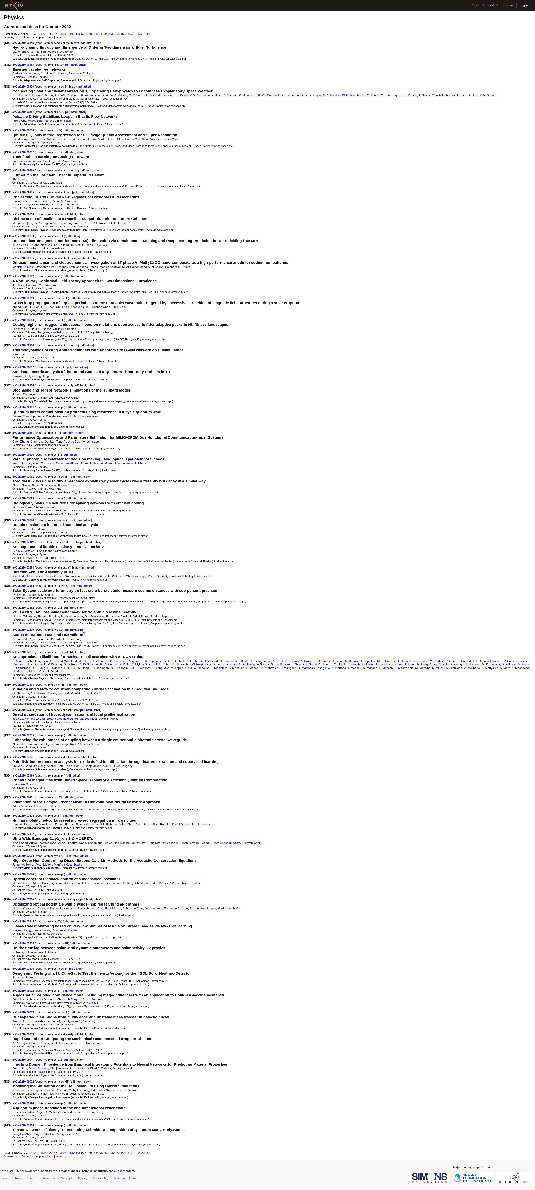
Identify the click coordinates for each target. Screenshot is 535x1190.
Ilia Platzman (115, 576)
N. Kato (444, 664)
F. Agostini (41, 661)
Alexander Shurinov (25, 744)
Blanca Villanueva (87, 824)
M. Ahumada (20, 693)
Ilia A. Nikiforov (79, 1068)
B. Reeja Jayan (91, 766)
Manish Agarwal (110, 266)
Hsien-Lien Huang (117, 842)
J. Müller (31, 671)
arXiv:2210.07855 (23, 943)
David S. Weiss (108, 718)
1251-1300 (60, 34)
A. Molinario (472, 668)
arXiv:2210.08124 (23, 1103)
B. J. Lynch (19, 95)
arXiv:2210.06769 (23, 298)
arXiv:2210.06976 (23, 454)
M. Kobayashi (491, 664)
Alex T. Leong (84, 244)
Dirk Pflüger (140, 616)
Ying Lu (39, 1134)
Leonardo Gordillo (70, 693)
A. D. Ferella (167, 664)
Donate (508, 5)
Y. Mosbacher (521, 668)
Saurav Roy (138, 842)
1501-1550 (127, 34)
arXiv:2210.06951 (23, 432)
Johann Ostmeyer (24, 394)
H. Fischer (183, 664)
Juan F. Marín (92, 693)
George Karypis (123, 1068)
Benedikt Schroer (127, 1090)
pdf (82, 43)
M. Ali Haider (130, 266)
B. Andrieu (117, 661)
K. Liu (130, 668)
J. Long (158, 668)
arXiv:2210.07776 (23, 899)
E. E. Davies (409, 95)
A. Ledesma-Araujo (43, 693)
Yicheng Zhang (35, 718)
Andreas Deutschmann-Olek (84, 908)
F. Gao (261, 664)
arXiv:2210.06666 (23, 170)
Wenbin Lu (19, 1021)
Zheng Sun (19, 307)
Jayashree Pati (46, 266)
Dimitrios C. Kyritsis (64, 930)
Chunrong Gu (39, 441)
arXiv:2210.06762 (23, 276)
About (5, 1178)
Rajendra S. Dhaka (177, 266)
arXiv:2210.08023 (23, 1012)
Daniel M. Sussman (65, 201)
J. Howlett (368, 664)
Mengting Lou (90, 441)
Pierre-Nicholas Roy (90, 1112)
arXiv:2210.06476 (23, 86)
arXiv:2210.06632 (23, 152)
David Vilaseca (151, 139)
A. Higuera (325, 664)
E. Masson (386, 668)
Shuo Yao (62, 307)
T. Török (60, 95)
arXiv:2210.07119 (23, 542)
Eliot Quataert (71, 1021)
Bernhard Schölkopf (182, 576)
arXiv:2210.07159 (23, 585)
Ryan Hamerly (71, 161)
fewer (50, 37)
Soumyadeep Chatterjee (57, 51)
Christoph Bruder (146, 883)
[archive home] (14, 5)
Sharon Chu (55, 766)
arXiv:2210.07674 (23, 874)
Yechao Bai (71, 441)
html (89, 43)
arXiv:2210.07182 (23, 607)
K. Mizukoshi (454, 668)
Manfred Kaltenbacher (68, 864)
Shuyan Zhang (22, 766)
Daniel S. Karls (38, 1068)
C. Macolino (201, 668)
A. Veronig (230, 95)
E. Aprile (17, 661)
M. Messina (423, 668)
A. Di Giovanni (89, 664)
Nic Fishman (109, 824)
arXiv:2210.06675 (23, 192)
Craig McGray (156, 842)
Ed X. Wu (101, 244)
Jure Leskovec (201, 824)
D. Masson (370, 668)
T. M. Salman (488, 95)
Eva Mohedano (76, 139)
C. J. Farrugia (390, 95)
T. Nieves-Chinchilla (432, 95)
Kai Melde (18, 576)
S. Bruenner (322, 661)
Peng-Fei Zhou (22, 1134)
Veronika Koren (22, 507)
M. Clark (435, 661)
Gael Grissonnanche (64, 1043)
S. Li (73, 668)
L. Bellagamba (260, 661)
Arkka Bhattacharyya (43, 842)
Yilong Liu (67, 244)
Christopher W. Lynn (25, 73)
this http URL (47, 488)
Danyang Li (19, 376)
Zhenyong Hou (80, 307)
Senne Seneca (75, 576)
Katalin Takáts (55, 139)
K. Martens (338, 668)
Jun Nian (18, 285)
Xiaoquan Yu (34, 285)
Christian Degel (136, 576)
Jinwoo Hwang (199, 842)
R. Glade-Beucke (278, 664)
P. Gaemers (217, 664)
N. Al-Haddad (331, 95)
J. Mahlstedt (219, 668)
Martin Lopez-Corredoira (28, 529)
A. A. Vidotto (119, 95)
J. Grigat (311, 664)
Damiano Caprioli (55, 1090)
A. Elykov (138, 664)
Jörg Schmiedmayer (203, 908)
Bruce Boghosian (94, 999)
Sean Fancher (46, 120)
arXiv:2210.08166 (23, 1125)
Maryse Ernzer (22, 883)
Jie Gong (39, 766)
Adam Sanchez (22, 806)
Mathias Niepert (159, 616)
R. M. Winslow (267, 95)
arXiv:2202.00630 (88, 1002)
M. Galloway (247, 664)
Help (18, 1178)
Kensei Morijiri (21, 463)
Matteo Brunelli (73, 883)
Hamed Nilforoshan (25, 824)
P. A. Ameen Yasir (57, 416)
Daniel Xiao (72, 766)
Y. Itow (398, 664)
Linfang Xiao (38, 244)
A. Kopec (524, 664)
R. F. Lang (38, 668)
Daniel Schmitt (157, 576)
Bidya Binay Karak (44, 485)
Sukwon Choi (251, 842)
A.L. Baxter (242, 661)
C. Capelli (366, 661)
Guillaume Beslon (64, 328)
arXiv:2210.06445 (23, 43)
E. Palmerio (85, 95)
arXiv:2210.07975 (23, 968)
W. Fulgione (200, 664)
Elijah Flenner (44, 550)
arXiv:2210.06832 (23, 367)
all (65, 37)
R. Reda (17, 952)
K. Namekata (247, 95)
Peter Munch (43, 864)
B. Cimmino (420, 661)
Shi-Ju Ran (73, 1134)
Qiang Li (31, 223)
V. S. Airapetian (200, 95)
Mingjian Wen (59, 1068)
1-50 (33, 34)
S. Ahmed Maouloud (63, 661)
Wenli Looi (46, 824)
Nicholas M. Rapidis (25, 639)
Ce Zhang (66, 223)
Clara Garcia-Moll (128, 139)
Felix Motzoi (113, 908)
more (59, 37)
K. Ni (42, 671)
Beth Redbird (162, 824)
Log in (524, 5)
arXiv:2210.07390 (23, 775)
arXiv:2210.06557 (23, 112)
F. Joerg (422, 664)
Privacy (82, 1178)
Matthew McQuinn (41, 594)
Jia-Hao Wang (54, 1134)
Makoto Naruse (114, 463)
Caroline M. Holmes (54, 73)
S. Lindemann (99, 668)
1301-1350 (73, 34)
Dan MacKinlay (94, 616)
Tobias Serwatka (23, 1112)
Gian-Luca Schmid (97, 883)
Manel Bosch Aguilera (47, 883)
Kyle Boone (19, 594)
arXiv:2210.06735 (23, 258)
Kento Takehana (43, 463)
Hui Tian (34, 307)
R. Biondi (278, 661)
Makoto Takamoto (24, 616)
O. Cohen (135, 95)
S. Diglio (124, 664)
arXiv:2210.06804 (23, 320)
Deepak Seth (66, 266)
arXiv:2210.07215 (23, 629)
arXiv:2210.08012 (23, 990)
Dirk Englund (51, 161)
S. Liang (83, 668)
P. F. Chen (48, 307)
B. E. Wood (35, 95)
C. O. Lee (471, 95)
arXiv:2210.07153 (23, 567)
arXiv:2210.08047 (23, 1059)
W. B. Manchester (353, 95)
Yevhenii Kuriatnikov (51, 908)
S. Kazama (473, 664)
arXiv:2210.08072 (23, 1081)
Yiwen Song (20, 842)
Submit (494, 5)
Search (480, 5)
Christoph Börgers (69, 999)
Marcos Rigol (88, 718)
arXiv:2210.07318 (23, 710)
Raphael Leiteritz (72, 616)
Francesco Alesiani (118, 616)
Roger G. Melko (46, 1112)
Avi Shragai (19, 1043)
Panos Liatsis (41, 930)
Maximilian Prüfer (229, 908)
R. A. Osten (102, 95)
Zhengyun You (48, 223)
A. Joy (433, 664)
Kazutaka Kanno (92, 463)
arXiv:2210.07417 (23, 834)
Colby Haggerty (79, 1090)
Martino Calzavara (24, 908)
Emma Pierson (64, 824)
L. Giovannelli (34, 952)
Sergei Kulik (68, 744)
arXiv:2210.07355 (23, 735)
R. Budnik (351, 661)
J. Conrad (464, 661)
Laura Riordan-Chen (101, 139)
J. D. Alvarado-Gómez (157, 95)
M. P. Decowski (36, 664)
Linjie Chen (119, 307)
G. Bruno (338, 661)
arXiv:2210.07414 (23, 815)
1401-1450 (100, 34)
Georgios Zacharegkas (27, 1090)
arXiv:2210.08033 (23, 1034)
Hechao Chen (101, 307)
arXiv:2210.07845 (23, 921)
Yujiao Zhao (20, 244)
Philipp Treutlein (190, 883)
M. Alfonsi (85, 661)
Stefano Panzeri (44, 507)
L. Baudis (227, 661)
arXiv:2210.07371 (23, 757)
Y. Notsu (216, 95)
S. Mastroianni (404, 668)
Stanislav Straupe (89, 744)
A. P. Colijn (449, 661)
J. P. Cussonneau (512, 661)
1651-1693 (144, 34)
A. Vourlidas (300, 95)
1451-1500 (113, 34)
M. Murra (18, 671)
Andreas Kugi (153, 908)
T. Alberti (50, 952)
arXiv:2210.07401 (23, 797)
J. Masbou (354, 668)
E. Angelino (132, 661)
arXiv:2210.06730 (23, 236)
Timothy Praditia (48, 616)
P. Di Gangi (55, 664)
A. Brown (307, 661)
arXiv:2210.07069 (23, 498)
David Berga (20, 139)
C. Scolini (373, 95)
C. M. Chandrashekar (84, 416)
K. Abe (29, 661)
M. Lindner (118, 668)
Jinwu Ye (50, 285)
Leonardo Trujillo (23, 328)
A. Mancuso (236, 668)
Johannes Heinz (23, 864)
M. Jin (49, 95)
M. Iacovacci (384, 664)
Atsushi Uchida (136, 463)
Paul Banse (43, 328)
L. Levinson (54, 668)
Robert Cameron (69, 485)
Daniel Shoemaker (91, 842)
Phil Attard (19, 179)
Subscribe (48, 1178)
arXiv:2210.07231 (23, 652)
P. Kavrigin (457, 664)
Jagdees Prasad (87, 266)
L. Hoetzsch (352, 664)
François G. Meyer (46, 806)
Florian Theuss (39, 1043)
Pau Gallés (37, 139)
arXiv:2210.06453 (23, 64)
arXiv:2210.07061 (23, 476)
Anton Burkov (67, 1112)
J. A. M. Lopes (173, 668)
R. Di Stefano (109, 664)
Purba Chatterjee (23, 120)
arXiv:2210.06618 (23, 130)
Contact (32, 1178)
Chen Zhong (20, 441)
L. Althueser (100, 661)
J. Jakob (409, 664)
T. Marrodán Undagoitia (314, 668)
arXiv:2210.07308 (23, 684)
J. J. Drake (181, 95)
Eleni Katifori (65, 120)
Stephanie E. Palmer (82, 73)
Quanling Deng (39, 376)
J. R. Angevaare (152, 661)
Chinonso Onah (22, 784)
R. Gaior (232, 664)
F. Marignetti (289, 668)
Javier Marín (171, 139)
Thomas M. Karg (122, 883)
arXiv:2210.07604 (23, 855)
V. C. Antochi (173, 661)
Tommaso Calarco (176, 908)
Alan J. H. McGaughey (117, 766)
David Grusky (181, 824)
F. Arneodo (212, 661)
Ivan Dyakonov (49, 744)
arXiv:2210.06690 (23, 214)
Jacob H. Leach (177, 842)
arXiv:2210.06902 (23, 407)
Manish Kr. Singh (23, 266)
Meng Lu (18, 223)
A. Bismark (292, 661)
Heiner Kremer (54, 576)
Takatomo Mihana (67, 463)
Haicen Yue (19, 201)
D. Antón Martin (193, 661)
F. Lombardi (143, 668)
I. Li (66, 668)
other (97, 43)
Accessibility (100, 1178)
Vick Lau (53, 244)
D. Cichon (404, 661)
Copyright (66, 1178)
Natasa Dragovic (44, 999)
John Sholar (144, 824)
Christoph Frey (96, 576)
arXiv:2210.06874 (23, 385)
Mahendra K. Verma (25, 51)
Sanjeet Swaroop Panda (28, 416)
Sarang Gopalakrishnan (62, 718)
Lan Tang (56, 441)
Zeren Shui (19, 1068)
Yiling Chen (126, 824)
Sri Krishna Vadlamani (26, 161)
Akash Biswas (21, 485)
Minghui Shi (35, 576)
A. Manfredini (270, 668)
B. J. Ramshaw (89, 1043)
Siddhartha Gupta (102, 1090)
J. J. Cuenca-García (486, 661)
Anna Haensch (22, 999)
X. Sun (71, 95)
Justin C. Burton (39, 201)
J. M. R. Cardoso (385, 661)
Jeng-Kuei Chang (151, 266)
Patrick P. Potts (169, 883)
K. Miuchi (438, 668)
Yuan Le (17, 718)
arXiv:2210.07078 (23, 520)
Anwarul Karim (67, 842)
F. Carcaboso (455, 95)
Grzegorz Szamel (66, 550)
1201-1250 (47, 34)
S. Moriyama (490, 668)
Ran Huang (19, 354)
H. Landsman (21, 668)
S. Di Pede (71, 664)
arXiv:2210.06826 (23, 345)
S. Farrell (151, 664)
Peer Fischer (204, 576)
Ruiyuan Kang (21, 930)
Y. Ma (188, 668)
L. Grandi (298, 664)
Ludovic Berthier (23, 550)
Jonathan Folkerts (24, 977)
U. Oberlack (54, 671)
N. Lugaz (315, 95)
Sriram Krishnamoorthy (225, 842)
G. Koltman (509, 664)
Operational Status (125, 1178)
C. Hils (338, 664)
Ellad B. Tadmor (100, 1068)
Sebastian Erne (133, 908)
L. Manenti (253, 668)
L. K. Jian (284, 95)
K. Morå (505, 668)
